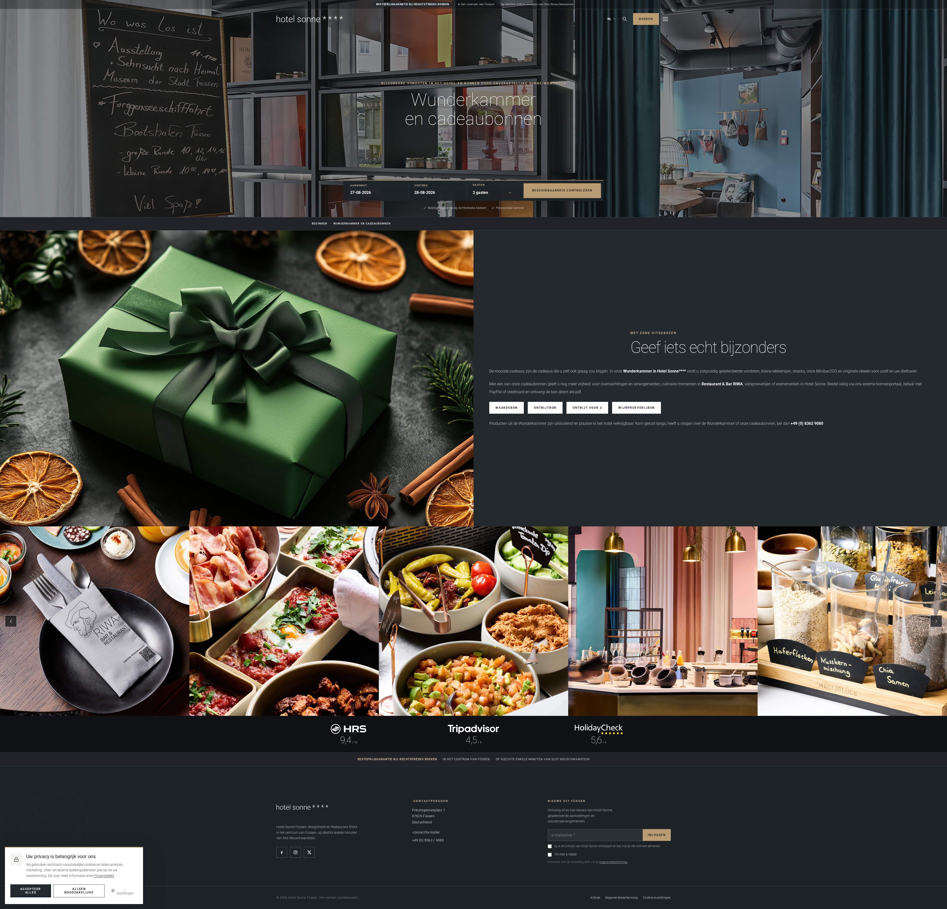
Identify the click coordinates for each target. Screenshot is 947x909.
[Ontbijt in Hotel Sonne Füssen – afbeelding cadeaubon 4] (663, 621)
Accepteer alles (30, 890)
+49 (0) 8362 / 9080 (428, 840)
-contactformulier (426, 832)
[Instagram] (295, 852)
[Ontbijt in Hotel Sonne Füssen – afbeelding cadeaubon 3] (473, 621)
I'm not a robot (566, 854)
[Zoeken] (624, 19)
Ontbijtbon (545, 407)
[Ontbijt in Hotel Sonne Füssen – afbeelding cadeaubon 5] (852, 621)
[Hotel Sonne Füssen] (309, 19)
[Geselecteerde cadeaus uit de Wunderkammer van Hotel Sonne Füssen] (237, 378)
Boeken (646, 19)
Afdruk (595, 897)
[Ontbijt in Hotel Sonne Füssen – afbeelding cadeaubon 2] (284, 621)
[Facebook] (281, 852)
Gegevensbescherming (613, 862)
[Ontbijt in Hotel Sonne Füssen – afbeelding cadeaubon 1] (94, 621)
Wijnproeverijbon (636, 407)
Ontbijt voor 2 (587, 407)
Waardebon (506, 407)
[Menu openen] (665, 19)
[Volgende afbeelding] (936, 621)
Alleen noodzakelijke (78, 890)
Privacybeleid (104, 876)
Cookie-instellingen (657, 897)
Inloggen (657, 835)
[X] (309, 852)
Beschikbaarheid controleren (562, 190)
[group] (473, 621)
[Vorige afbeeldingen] (11, 621)
